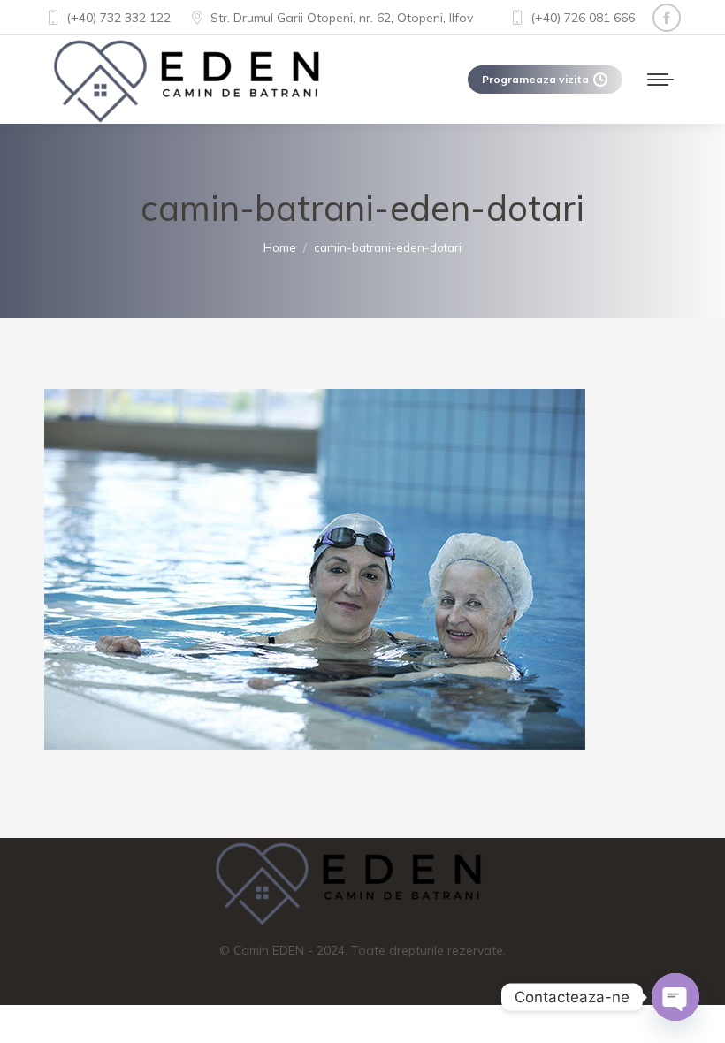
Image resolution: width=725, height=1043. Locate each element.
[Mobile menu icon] (660, 79)
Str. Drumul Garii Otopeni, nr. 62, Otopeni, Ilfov (341, 18)
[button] (35, 1007)
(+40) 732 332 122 (118, 18)
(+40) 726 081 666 (582, 18)
